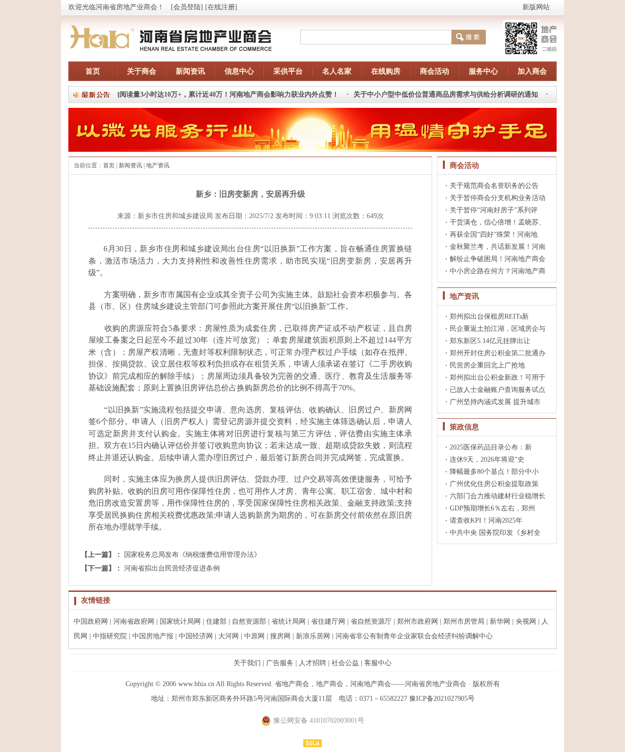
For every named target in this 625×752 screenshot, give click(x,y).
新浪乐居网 (313, 636)
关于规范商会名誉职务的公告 (494, 185)
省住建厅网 (328, 621)
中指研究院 (110, 636)
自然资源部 (249, 621)
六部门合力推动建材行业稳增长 (497, 496)
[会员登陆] (187, 7)
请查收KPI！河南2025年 (486, 520)
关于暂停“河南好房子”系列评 (494, 210)
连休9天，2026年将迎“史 (487, 459)
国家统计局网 (180, 621)
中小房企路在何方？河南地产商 (497, 271)
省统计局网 (288, 621)
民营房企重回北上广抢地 (487, 365)
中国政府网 (91, 621)
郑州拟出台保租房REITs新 (489, 316)
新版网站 (536, 7)
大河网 (228, 636)
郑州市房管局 (463, 621)
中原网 (254, 636)
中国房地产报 (152, 636)
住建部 (216, 621)
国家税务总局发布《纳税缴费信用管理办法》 (192, 554)
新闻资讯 (190, 71)
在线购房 (385, 71)
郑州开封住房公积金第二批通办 (497, 353)
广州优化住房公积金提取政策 (494, 484)
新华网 (500, 621)
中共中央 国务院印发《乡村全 (495, 532)
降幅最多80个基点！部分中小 (494, 471)
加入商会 (532, 71)
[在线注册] (221, 7)
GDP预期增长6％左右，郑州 (492, 508)
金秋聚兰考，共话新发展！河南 (497, 246)
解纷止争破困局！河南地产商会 (497, 259)
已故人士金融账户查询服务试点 (497, 389)
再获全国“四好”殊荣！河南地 (494, 234)
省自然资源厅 (371, 621)
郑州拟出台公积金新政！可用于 (497, 377)
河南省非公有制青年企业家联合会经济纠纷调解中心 (414, 636)
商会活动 (434, 71)
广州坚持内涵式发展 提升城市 (495, 402)
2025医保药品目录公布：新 (491, 447)
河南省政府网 (133, 621)
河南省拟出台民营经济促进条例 (172, 568)
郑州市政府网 (417, 621)
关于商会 (141, 71)
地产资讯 (157, 165)
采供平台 (288, 71)
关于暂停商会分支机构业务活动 (497, 198)
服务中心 (483, 71)
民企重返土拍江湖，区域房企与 (497, 328)
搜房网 (280, 636)
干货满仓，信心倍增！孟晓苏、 (497, 222)
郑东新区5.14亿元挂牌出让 (490, 341)
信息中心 (239, 71)
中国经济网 (196, 636)
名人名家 (337, 71)
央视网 (526, 621)
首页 (92, 71)
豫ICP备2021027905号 (442, 698)
